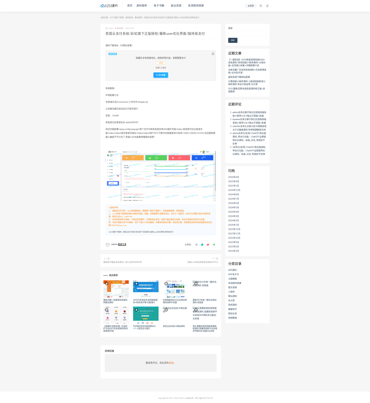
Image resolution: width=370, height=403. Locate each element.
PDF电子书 (233, 274)
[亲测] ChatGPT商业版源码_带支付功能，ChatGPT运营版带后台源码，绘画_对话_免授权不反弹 (249, 150)
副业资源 (176, 5)
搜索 (230, 28)
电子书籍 (159, 5)
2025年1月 (233, 186)
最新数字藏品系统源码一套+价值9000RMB (122, 262)
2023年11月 (234, 234)
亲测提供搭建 (196, 5)
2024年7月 (233, 199)
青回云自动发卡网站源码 (174, 326)
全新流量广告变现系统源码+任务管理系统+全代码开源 (247, 71)
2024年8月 (233, 194)
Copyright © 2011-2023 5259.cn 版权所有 (176, 398)
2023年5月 (233, 251)
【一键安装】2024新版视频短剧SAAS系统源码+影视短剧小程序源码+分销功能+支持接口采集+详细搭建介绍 (247, 63)
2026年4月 (233, 177)
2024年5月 (233, 207)
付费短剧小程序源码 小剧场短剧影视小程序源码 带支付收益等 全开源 (247, 82)
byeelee (236, 119)
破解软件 (232, 309)
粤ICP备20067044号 (204, 398)
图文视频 (232, 287)
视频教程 (232, 318)
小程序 (231, 292)
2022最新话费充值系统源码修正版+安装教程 (246, 90)
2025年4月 (233, 181)
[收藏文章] (196, 245)
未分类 (231, 300)
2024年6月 (233, 203)
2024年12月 (234, 190)
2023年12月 (234, 229)
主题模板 (232, 279)
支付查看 (161, 75)
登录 (171, 363)
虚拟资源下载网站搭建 (239, 77)
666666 (236, 126)
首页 (129, 5)
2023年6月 (233, 247)
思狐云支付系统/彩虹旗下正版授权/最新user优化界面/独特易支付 (148, 232)
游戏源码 (232, 305)
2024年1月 (233, 225)
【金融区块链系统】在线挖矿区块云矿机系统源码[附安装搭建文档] (115, 328)
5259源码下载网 (117, 18)
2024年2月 (233, 221)
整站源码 (138, 18)
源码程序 (141, 5)
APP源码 (232, 270)
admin (114, 244)
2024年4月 (233, 212)
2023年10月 (234, 238)
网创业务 (232, 313)
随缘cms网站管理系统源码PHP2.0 (203, 262)
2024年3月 (233, 216)
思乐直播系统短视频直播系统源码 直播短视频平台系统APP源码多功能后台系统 (205, 328)
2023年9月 (233, 242)
